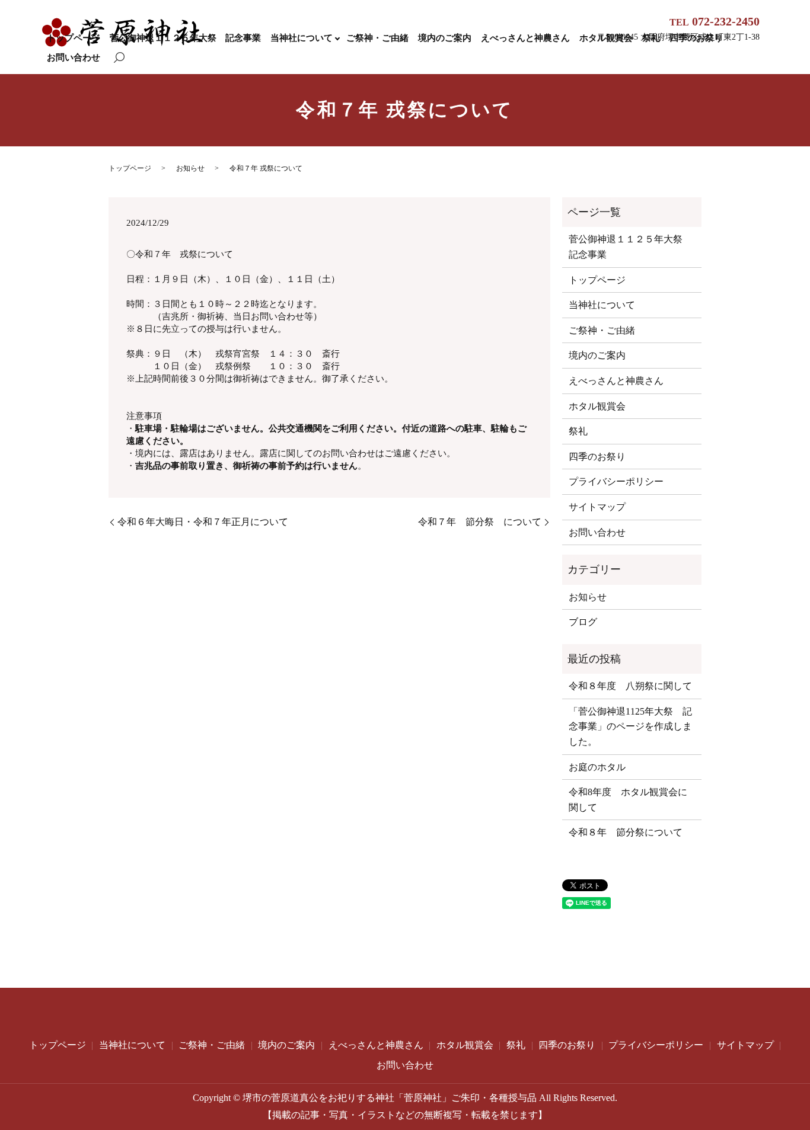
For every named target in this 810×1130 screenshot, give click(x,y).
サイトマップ (597, 507)
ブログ (583, 622)
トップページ (73, 38)
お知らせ (190, 168)
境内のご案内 (444, 38)
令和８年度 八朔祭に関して (630, 686)
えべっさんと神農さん (525, 38)
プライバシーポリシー (616, 481)
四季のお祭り (597, 457)
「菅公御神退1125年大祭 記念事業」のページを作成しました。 (630, 726)
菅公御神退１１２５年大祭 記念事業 (185, 38)
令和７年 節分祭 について (479, 522)
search (119, 58)
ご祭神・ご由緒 (377, 38)
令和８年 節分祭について (626, 832)
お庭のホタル (597, 767)
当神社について (301, 38)
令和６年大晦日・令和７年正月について (202, 522)
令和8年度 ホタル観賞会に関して (628, 799)
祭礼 (578, 431)
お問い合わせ (73, 57)
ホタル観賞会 (597, 406)
